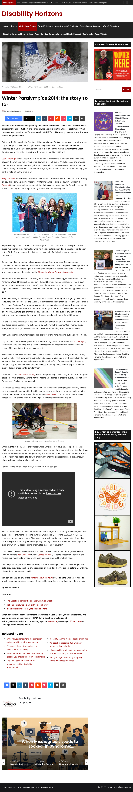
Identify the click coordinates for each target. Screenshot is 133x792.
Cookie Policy (125, 787)
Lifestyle (13, 26)
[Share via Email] (76, 118)
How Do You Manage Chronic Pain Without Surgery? (50, 744)
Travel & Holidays (45, 26)
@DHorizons (76, 621)
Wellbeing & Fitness (27, 26)
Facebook (52, 621)
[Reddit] (57, 118)
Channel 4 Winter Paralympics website (56, 272)
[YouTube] (29, 702)
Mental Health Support (71, 34)
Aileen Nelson (51, 394)
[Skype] (69, 118)
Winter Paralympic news (42, 578)
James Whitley (44, 554)
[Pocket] (63, 118)
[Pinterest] (51, 118)
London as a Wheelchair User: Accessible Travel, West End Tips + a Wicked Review (50, 3)
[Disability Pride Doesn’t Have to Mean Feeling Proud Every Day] (103, 387)
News (5, 26)
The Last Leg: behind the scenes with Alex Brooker (30, 601)
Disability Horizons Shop (14, 34)
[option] (20, 762)
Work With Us (101, 34)
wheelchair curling (26, 374)
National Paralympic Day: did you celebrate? (27, 605)
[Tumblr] (44, 118)
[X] (13, 685)
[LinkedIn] (38, 118)
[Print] (82, 118)
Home (6, 87)
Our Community (52, 34)
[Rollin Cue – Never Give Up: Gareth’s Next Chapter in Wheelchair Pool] (103, 329)
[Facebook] (6, 685)
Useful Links (87, 34)
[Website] (20, 702)
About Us (39, 34)
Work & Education (111, 26)
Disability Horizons (14, 111)
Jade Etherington (10, 158)
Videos (30, 34)
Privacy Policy (113, 787)
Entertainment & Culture (90, 26)
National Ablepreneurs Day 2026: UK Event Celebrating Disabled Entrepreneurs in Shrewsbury (122, 121)
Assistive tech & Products (66, 26)
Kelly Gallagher (9, 178)
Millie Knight (79, 341)
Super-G (6, 185)
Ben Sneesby (24, 554)
